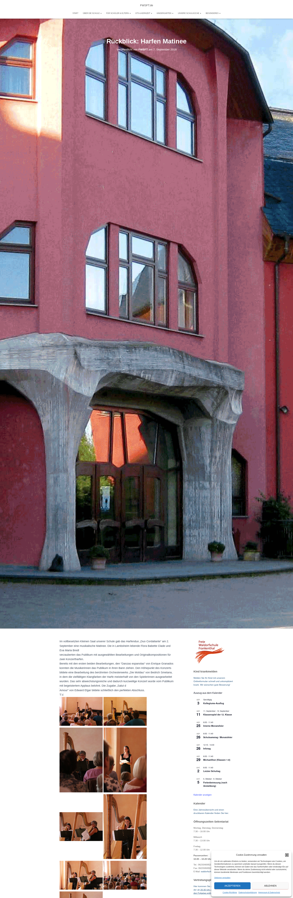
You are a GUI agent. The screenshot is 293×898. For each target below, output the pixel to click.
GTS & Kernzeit (143, 13)
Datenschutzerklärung (248, 892)
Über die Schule (91, 13)
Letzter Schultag (211, 771)
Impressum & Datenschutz (269, 892)
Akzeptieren (232, 885)
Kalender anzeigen (203, 794)
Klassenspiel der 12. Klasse (217, 714)
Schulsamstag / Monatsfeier (217, 737)
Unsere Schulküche (189, 13)
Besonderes (212, 13)
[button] (286, 855)
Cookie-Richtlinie (230, 892)
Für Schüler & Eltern (117, 13)
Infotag (207, 748)
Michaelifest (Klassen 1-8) (216, 759)
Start (75, 13)
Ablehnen (270, 885)
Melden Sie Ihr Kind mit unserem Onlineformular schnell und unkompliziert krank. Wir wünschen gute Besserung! (213, 681)
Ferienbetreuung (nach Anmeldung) (215, 784)
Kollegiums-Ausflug (213, 703)
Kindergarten (164, 13)
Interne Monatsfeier (213, 725)
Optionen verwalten (222, 878)
